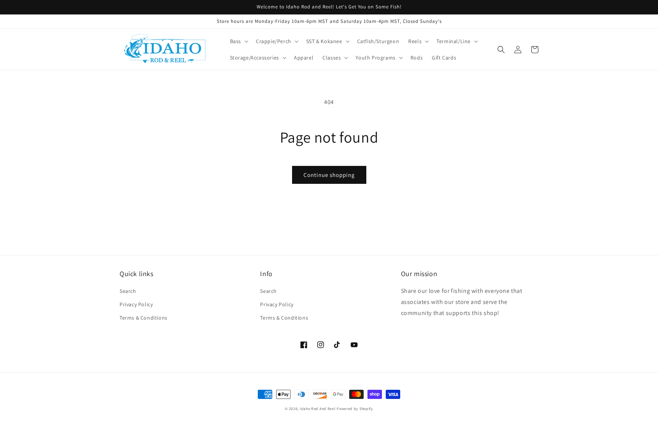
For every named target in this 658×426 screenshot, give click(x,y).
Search (128, 291)
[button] (238, 41)
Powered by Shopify (355, 408)
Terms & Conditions (144, 317)
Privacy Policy (136, 304)
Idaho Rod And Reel (318, 408)
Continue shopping (329, 174)
